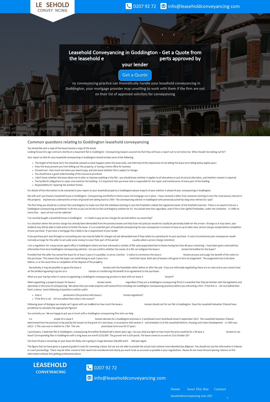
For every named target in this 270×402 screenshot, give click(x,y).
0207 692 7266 (144, 6)
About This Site (197, 389)
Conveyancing (52, 7)
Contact (220, 389)
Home (175, 389)
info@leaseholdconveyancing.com (204, 6)
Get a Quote (135, 75)
